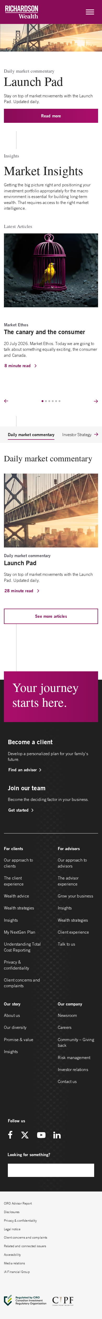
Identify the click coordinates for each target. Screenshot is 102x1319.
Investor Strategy (77, 434)
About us (12, 1015)
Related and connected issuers (25, 1246)
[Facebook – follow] (12, 1135)
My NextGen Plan (19, 932)
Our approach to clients (18, 862)
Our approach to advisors (72, 862)
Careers (64, 1027)
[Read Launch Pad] (51, 510)
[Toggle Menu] (90, 12)
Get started (18, 810)
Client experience (73, 932)
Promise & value (18, 1039)
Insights (11, 920)
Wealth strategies (19, 907)
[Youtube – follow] (41, 1135)
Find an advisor (22, 769)
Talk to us (66, 944)
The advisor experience (68, 880)
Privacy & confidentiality (16, 964)
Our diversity (15, 1027)
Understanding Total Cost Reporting (22, 946)
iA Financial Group (17, 1272)
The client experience (14, 880)
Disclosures (12, 1212)
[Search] (87, 1170)
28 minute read (19, 590)
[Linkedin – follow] (57, 1135)
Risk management (74, 1057)
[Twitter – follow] (24, 1135)
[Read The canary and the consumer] (51, 269)
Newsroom (67, 1015)
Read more (51, 115)
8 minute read (18, 365)
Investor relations (73, 1069)
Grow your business (75, 896)
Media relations (14, 1263)
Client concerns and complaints (22, 982)
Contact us (67, 1081)
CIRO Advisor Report (18, 1203)
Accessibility (12, 1254)
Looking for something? (29, 1154)
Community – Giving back (76, 1042)
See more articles (51, 616)
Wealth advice (16, 896)
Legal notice (12, 1229)
